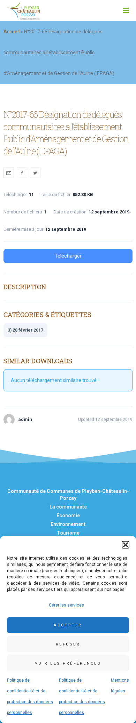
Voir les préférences (68, 663)
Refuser (68, 644)
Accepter (68, 625)
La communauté (68, 507)
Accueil (11, 31)
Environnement (68, 524)
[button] (125, 544)
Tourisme (68, 533)
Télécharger (68, 256)
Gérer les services (66, 605)
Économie (68, 515)
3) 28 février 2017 (25, 330)
